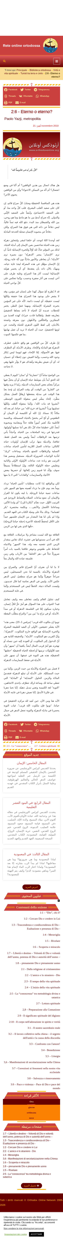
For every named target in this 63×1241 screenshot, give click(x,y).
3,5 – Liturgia (52, 1056)
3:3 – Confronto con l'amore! (44, 1043)
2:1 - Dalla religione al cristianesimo (40, 969)
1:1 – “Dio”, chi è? (50, 912)
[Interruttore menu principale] (56, 61)
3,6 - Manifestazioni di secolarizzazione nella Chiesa (32, 1062)
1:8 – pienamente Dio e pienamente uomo (38, 963)
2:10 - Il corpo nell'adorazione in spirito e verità (34, 1021)
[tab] (31, 1101)
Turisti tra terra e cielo (32, 73)
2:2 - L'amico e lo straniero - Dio (42, 975)
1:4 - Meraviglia (51, 934)
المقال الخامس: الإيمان (31, 763)
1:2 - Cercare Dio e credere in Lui (42, 918)
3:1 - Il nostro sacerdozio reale (44, 1027)
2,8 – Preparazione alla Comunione (41, 1009)
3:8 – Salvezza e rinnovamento (43, 1078)
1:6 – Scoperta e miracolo (46, 946)
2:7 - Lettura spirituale (48, 1003)
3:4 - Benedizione (50, 1050)
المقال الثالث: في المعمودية (31, 854)
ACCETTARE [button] (36, 1234)
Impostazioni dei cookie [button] (15, 1234)
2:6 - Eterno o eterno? (31, 111)
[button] (4, 61)
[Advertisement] (31, 17)
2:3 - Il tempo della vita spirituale (42, 981)
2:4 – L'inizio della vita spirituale (42, 987)
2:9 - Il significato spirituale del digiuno (39, 1015)
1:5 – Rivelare (52, 940)
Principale (22, 70)
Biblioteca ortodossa (40, 70)
